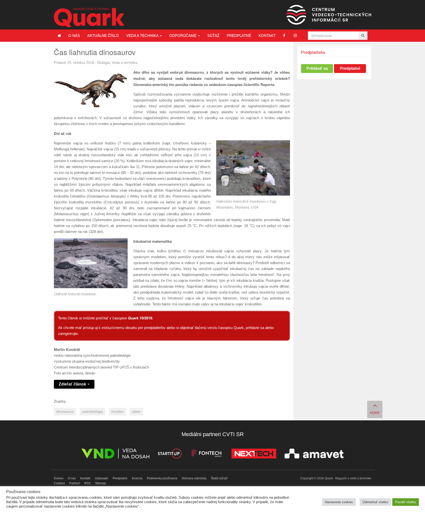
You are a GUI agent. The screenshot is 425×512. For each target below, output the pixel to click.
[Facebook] (284, 35)
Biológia (103, 62)
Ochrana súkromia (194, 478)
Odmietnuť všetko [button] (375, 502)
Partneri (74, 483)
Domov (58, 478)
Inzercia (137, 478)
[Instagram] (295, 35)
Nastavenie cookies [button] (339, 502)
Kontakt (267, 35)
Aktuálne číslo (103, 35)
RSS (87, 483)
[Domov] (59, 35)
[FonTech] (206, 454)
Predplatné (239, 35)
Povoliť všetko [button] (405, 502)
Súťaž (213, 35)
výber (136, 411)
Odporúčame (183, 35)
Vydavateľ (101, 478)
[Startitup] (169, 454)
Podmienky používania (162, 478)
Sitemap (100, 483)
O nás (74, 35)
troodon (117, 411)
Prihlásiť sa (317, 68)
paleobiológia (92, 411)
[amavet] (314, 454)
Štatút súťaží (219, 478)
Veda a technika (142, 35)
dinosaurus (65, 411)
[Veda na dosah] (115, 454)
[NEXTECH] (253, 454)
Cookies (59, 483)
